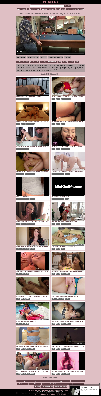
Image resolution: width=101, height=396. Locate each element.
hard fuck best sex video (61, 386)
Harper (65, 61)
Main (18, 9)
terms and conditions (57, 390)
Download (67, 57)
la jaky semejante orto (47, 386)
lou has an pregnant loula (23, 381)
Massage (73, 9)
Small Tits (44, 9)
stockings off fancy (36, 381)
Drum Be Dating (51, 61)
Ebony (24, 9)
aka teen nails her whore (78, 381)
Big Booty (51, 9)
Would (32, 61)
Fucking (32, 9)
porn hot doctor (68, 383)
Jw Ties (43, 61)
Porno (58, 9)
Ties (59, 61)
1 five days (37, 386)
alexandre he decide (48, 381)
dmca (66, 390)
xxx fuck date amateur (35, 383)
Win (37, 61)
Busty (63, 9)
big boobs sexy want (23, 383)
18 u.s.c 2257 (37, 390)
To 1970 (71, 61)
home (30, 390)
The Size (25, 61)
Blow (38, 9)
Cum (68, 9)
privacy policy (46, 390)
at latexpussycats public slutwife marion (52, 383)
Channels (81, 9)
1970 (77, 61)
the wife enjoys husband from (62, 381)
